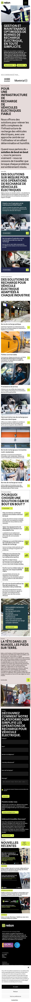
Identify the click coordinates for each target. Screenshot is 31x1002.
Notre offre (20, 65)
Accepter (15, 987)
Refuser (15, 991)
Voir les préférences (15, 996)
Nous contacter (9, 65)
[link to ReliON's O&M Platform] (27, 233)
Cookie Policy (14, 1000)
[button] (28, 967)
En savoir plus (6, 233)
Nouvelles (4, 866)
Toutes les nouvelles (24, 844)
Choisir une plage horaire (9, 812)
